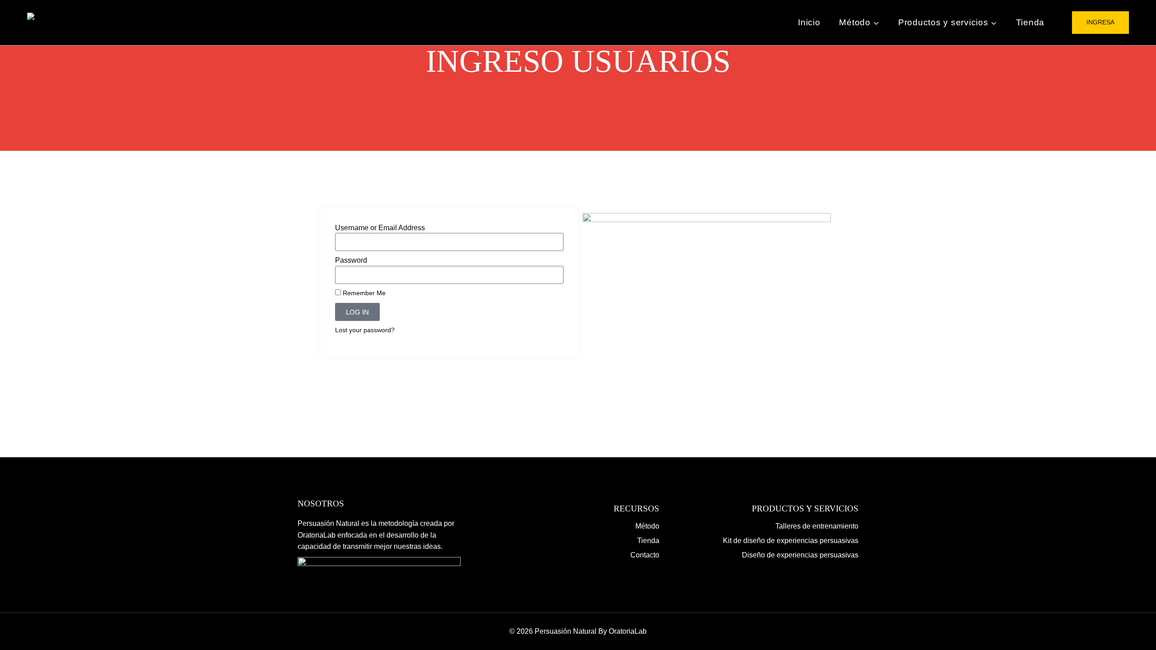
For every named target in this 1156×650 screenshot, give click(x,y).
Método (647, 526)
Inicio (809, 22)
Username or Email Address (380, 228)
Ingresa (1100, 22)
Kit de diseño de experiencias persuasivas (790, 540)
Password (351, 260)
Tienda (1030, 22)
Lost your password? (365, 330)
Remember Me (363, 293)
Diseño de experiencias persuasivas (800, 555)
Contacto (644, 555)
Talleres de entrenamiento (816, 526)
